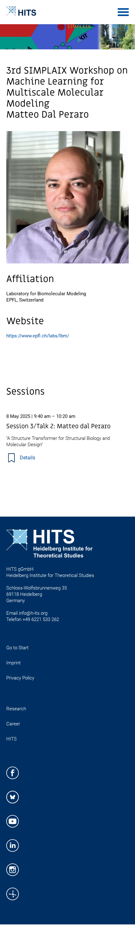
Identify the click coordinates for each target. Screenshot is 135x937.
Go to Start (17, 648)
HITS (11, 739)
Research (16, 709)
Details (27, 458)
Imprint (13, 663)
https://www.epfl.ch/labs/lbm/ (37, 336)
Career (13, 724)
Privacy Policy (20, 678)
